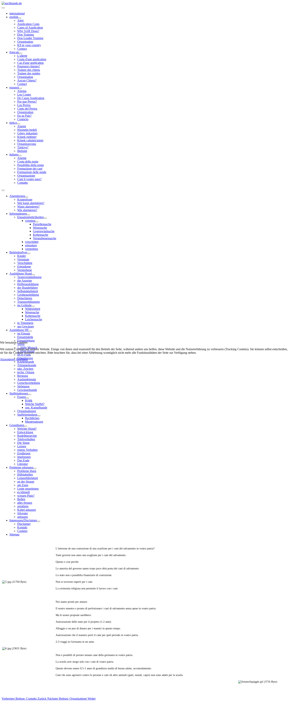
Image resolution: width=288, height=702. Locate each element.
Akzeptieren (7, 359)
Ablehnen (22, 359)
